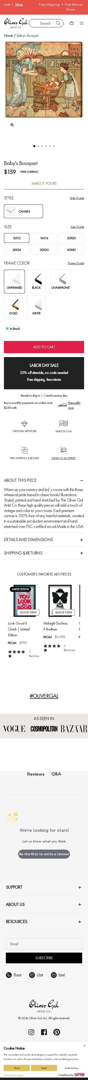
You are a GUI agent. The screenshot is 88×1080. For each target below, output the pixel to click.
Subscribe (44, 957)
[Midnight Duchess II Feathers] (60, 600)
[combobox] (46, 23)
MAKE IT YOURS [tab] (44, 183)
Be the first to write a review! (44, 854)
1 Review (34, 654)
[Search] (58, 23)
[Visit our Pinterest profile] (57, 1032)
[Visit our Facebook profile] (44, 1032)
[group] (44, 88)
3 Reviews (69, 648)
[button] (34, 146)
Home (8, 35)
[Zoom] (11, 125)
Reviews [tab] (35, 774)
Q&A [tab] (56, 774)
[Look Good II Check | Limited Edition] (24, 600)
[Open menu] (81, 23)
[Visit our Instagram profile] (31, 1032)
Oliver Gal (35, 1018)
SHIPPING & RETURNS (23, 553)
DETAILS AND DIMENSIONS (28, 539)
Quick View (28, 612)
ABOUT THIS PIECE (20, 480)
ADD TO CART (44, 347)
